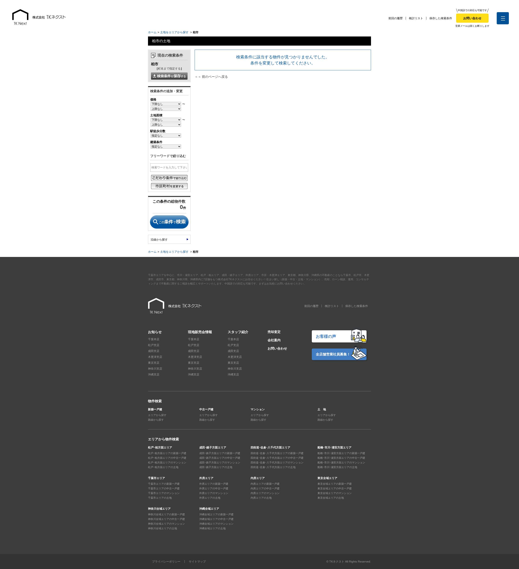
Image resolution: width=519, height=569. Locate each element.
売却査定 (274, 332)
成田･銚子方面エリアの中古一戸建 (219, 457)
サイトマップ (197, 561)
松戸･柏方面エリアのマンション (167, 462)
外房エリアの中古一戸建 (213, 488)
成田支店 (153, 351)
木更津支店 (155, 356)
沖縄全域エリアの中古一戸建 (216, 519)
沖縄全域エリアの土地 (212, 528)
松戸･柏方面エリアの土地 (163, 467)
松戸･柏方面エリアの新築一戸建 (167, 453)
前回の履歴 (395, 18)
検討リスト (416, 18)
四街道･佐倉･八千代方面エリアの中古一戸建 (277, 457)
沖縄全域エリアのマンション (216, 523)
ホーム (152, 32)
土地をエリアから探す (174, 32)
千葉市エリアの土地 (160, 497)
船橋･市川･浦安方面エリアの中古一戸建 (341, 457)
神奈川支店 (155, 368)
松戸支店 (153, 345)
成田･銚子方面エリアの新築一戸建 (219, 453)
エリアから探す (157, 415)
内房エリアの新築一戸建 (265, 483)
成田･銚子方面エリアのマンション (219, 462)
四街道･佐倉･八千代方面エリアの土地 (273, 467)
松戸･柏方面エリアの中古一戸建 (167, 457)
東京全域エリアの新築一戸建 (334, 483)
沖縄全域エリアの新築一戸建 (216, 514)
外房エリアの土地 (209, 497)
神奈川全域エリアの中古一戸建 (166, 519)
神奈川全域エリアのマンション (166, 523)
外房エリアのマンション (213, 493)
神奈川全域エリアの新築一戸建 (166, 514)
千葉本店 (153, 339)
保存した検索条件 (440, 18)
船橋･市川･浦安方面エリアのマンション (341, 462)
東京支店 (153, 362)
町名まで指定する (169, 68)
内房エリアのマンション (265, 493)
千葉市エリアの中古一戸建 (164, 488)
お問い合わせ (472, 18)
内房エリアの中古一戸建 (265, 488)
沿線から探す (159, 239)
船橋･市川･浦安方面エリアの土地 (337, 467)
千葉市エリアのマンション (164, 493)
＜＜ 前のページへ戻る (211, 76)
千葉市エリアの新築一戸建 (164, 483)
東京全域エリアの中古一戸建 (334, 488)
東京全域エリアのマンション (334, 493)
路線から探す (156, 419)
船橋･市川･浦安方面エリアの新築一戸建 (341, 453)
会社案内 (274, 340)
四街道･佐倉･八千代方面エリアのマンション (277, 462)
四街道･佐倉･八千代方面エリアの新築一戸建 (277, 453)
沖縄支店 (153, 374)
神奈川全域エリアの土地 (162, 528)
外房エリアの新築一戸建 (213, 483)
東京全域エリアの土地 (330, 497)
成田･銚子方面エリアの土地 (215, 467)
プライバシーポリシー (166, 561)
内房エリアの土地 (261, 497)
